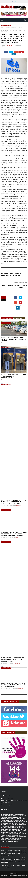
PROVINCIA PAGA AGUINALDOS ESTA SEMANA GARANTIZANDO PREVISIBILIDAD (13, 376)
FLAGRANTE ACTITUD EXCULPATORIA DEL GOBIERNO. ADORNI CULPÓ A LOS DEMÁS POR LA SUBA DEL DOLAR (14, 534)
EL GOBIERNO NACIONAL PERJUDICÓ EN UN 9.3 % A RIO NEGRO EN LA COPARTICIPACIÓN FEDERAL (13, 501)
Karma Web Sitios (24, 875)
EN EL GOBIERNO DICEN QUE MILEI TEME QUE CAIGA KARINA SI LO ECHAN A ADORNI (12, 659)
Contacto (15, 873)
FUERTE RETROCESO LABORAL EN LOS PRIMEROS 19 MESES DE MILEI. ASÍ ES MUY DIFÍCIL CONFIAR (13, 684)
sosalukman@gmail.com (8, 805)
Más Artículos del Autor (18, 318)
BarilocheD (9, 45)
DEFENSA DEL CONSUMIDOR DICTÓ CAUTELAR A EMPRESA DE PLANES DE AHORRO (13, 339)
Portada (11, 873)
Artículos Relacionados (7, 318)
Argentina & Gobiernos (6, 25)
